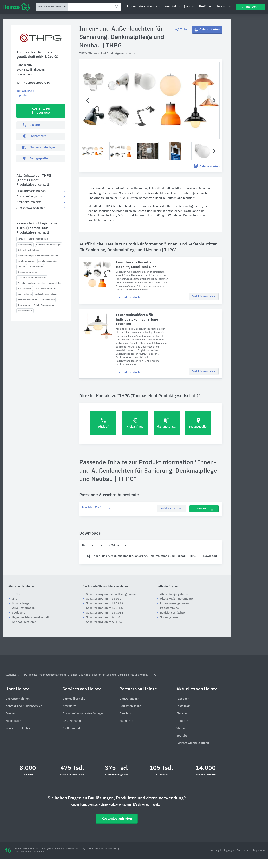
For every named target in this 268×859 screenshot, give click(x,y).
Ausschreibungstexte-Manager (83, 713)
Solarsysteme (169, 617)
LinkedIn (182, 721)
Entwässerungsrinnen (174, 603)
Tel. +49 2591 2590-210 (33, 82)
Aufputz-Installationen (46, 289)
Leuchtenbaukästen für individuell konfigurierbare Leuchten (137, 319)
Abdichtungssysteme (174, 594)
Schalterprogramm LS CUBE (104, 612)
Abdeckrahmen (25, 294)
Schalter (21, 239)
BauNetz (125, 713)
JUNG (16, 594)
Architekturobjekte (178, 6)
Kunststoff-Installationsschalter (32, 278)
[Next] (213, 100)
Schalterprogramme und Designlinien (111, 594)
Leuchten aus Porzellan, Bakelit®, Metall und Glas (136, 265)
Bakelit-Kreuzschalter (27, 299)
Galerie (209, 29)
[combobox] (94, 7)
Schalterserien (36, 266)
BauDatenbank (129, 698)
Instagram (183, 706)
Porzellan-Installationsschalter (31, 283)
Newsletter (70, 706)
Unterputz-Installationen (29, 250)
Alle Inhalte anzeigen (30, 207)
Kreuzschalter (24, 305)
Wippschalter (55, 283)
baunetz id (126, 721)
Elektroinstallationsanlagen (48, 245)
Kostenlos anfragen (117, 818)
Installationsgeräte (26, 261)
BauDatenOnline (130, 706)
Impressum (259, 850)
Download (201, 508)
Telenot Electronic (24, 622)
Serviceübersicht (74, 698)
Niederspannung (25, 245)
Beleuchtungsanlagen (27, 272)
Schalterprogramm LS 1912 (104, 603)
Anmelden (249, 6)
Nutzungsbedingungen (222, 850)
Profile (203, 6)
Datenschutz (244, 850)
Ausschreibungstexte (30, 196)
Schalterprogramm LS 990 (103, 598)
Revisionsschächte (172, 612)
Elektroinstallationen (38, 239)
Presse (10, 713)
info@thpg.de (25, 91)
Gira (14, 598)
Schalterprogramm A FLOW (104, 622)
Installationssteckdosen (46, 294)
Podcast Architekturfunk (192, 743)
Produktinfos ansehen (204, 296)
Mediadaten (13, 721)
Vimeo (180, 728)
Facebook (182, 698)
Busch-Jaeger (21, 603)
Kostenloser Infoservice (41, 111)
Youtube (181, 735)
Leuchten (22, 266)
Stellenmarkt (71, 728)
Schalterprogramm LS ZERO (104, 608)
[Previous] (88, 100)
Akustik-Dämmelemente (176, 598)
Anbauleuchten (48, 299)
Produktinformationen (142, 6)
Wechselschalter (25, 311)
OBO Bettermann (23, 608)
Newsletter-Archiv (17, 728)
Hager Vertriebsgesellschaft (30, 617)
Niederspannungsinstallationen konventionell (38, 256)
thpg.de (21, 95)
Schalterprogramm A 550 (103, 617)
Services (222, 6)
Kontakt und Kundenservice (23, 706)
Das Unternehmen (17, 698)
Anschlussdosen (25, 289)
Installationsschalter (47, 261)
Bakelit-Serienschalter (44, 305)
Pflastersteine (169, 608)
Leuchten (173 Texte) (96, 507)
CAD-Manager (72, 721)
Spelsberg (18, 612)
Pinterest (182, 713)
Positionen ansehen (171, 508)
